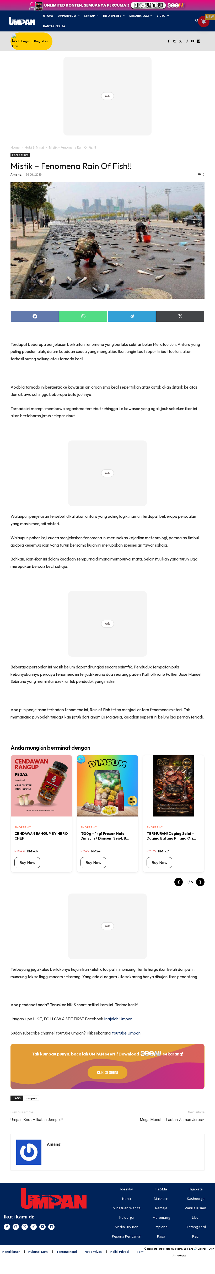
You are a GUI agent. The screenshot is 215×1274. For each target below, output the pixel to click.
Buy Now (27, 862)
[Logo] (21, 21)
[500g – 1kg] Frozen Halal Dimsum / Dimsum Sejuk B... (104, 836)
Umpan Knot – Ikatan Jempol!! (36, 1119)
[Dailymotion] (199, 42)
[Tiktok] (187, 42)
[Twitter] (181, 42)
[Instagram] (175, 42)
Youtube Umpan (126, 1033)
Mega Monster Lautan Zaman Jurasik (172, 1119)
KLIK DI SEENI (107, 1072)
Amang (16, 174)
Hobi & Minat (34, 147)
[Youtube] (193, 42)
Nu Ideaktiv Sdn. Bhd (182, 1248)
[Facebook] (169, 42)
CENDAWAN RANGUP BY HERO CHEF (41, 836)
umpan (31, 1098)
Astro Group (179, 1255)
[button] (197, 21)
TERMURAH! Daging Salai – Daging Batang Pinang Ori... (171, 836)
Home (15, 147)
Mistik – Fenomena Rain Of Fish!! (71, 166)
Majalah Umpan (118, 1018)
